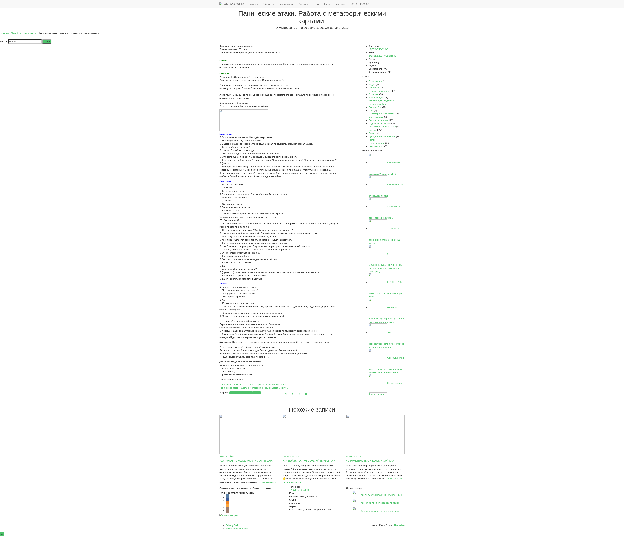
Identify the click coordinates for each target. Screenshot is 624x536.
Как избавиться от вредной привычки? (309, 460)
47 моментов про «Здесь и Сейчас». (370, 460)
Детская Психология (379, 91)
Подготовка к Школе (379, 123)
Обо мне (268, 4)
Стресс (372, 133)
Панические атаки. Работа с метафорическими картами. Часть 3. (254, 387)
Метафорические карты (241, 393)
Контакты (340, 4)
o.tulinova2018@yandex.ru (382, 55)
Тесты (327, 4)
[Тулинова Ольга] (232, 4)
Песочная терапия (378, 120)
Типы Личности (377, 143)
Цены (316, 4)
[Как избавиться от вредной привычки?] (312, 434)
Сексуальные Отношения (382, 126)
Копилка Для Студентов (381, 100)
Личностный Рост (378, 104)
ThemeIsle (399, 525)
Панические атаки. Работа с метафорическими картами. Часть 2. (254, 384)
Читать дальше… (266, 482)
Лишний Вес (375, 107)
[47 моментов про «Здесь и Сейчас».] (375, 434)
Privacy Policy (233, 525)
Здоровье (374, 94)
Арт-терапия (375, 81)
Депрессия (374, 87)
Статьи (302, 4)
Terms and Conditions (237, 528)
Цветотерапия (376, 146)
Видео (372, 84)
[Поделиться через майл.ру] (306, 393)
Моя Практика (376, 117)
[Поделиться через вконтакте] (286, 393)
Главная (253, 4)
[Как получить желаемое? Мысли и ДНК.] (248, 434)
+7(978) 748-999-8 (359, 4)
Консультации (286, 4)
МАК (371, 110)
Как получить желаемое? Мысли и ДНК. (246, 460)
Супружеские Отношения (382, 136)
